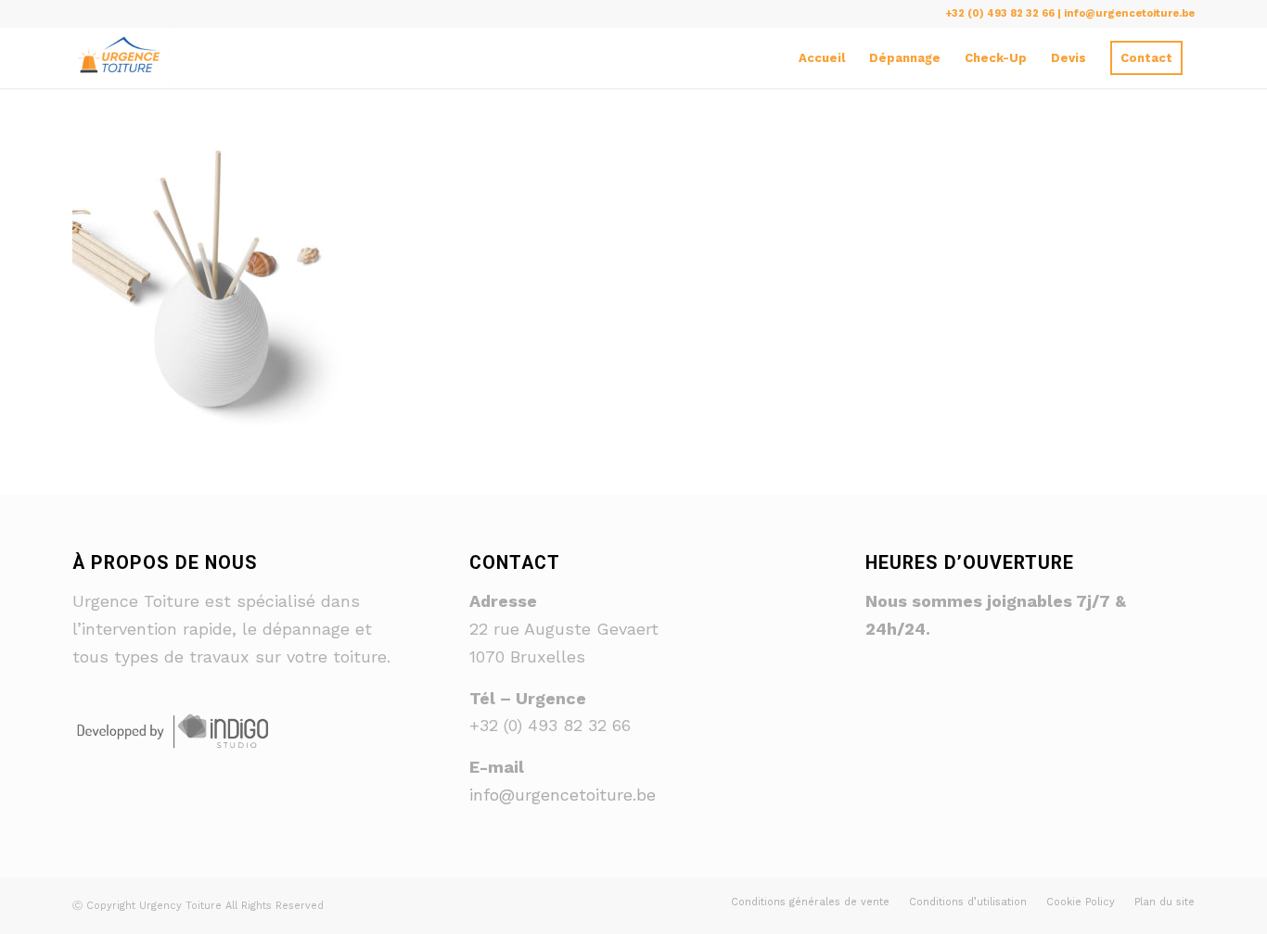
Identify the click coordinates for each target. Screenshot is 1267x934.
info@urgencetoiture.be (562, 794)
